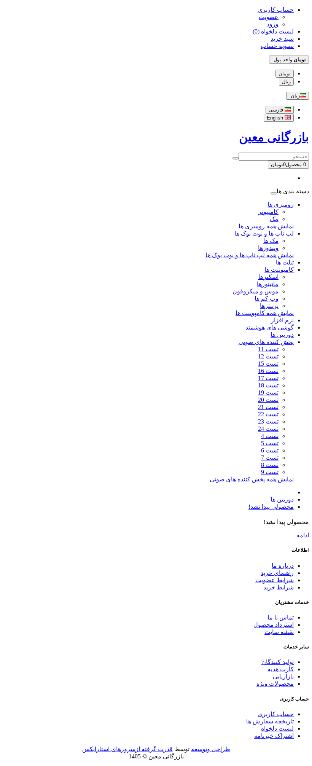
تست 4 (270, 436)
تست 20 (268, 400)
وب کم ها (267, 298)
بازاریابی (283, 676)
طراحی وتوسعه (210, 749)
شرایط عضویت (274, 580)
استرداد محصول (273, 624)
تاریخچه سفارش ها (270, 721)
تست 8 (270, 465)
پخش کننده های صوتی (266, 342)
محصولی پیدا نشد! (271, 506)
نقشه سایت (279, 632)
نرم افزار (282, 320)
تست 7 (270, 457)
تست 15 (268, 363)
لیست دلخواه (277, 728)
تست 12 (268, 356)
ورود (273, 24)
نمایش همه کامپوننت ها (265, 313)
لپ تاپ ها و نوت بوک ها (264, 233)
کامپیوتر (268, 212)
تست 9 (270, 472)
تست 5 (270, 443)
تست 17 (268, 378)
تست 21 (268, 407)
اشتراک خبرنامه (274, 736)
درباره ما (283, 565)
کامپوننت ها (279, 269)
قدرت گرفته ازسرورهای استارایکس (127, 749)
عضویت (269, 17)
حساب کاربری (276, 714)
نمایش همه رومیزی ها (266, 226)
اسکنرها (268, 277)
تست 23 (268, 421)
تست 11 (268, 349)
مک (274, 219)
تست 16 (268, 371)
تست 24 (268, 428)
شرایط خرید (278, 587)
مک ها (271, 240)
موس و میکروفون (255, 291)
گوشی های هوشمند (269, 327)
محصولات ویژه (275, 683)
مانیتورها (268, 284)
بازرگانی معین (274, 137)
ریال (286, 81)
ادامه (302, 535)
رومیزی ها (280, 204)
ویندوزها (268, 248)
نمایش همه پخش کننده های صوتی (252, 479)
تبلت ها (285, 262)
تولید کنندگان (277, 662)
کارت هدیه (280, 669)
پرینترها (269, 306)
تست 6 (270, 450)
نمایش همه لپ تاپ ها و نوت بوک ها (249, 255)
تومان (285, 73)
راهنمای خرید (277, 573)
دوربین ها (282, 334)
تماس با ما (280, 617)
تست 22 (268, 414)
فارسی (277, 110)
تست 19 (268, 392)
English (276, 118)
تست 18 (268, 385)
